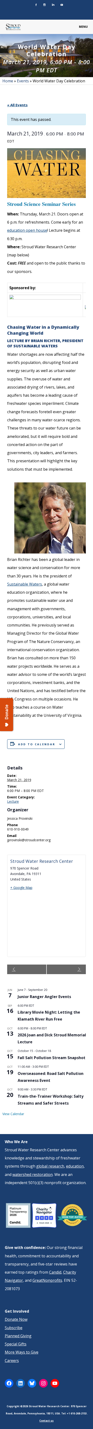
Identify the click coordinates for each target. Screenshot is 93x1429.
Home (7, 81)
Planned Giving (18, 1336)
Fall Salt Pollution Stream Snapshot (51, 1057)
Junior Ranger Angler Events (44, 996)
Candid (55, 1272)
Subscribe (13, 1327)
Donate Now (16, 1319)
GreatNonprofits (47, 1280)
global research (50, 1166)
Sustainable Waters (24, 584)
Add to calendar (37, 744)
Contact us (46, 1420)
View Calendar (13, 1114)
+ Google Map (21, 887)
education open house (27, 230)
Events (23, 81)
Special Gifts (15, 1344)
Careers (12, 1360)
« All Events (17, 104)
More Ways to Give (21, 1352)
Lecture (13, 801)
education (75, 1166)
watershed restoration (32, 1174)
